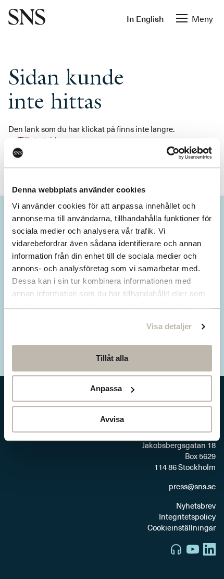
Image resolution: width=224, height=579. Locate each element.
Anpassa (106, 388)
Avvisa (112, 419)
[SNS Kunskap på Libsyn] (176, 550)
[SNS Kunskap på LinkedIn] (209, 550)
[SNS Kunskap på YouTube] (192, 550)
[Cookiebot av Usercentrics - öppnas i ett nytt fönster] (166, 153)
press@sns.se (192, 486)
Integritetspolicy (187, 516)
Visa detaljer (169, 326)
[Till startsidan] (26, 18)
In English (145, 18)
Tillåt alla (112, 358)
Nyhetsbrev (196, 505)
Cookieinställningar (181, 527)
